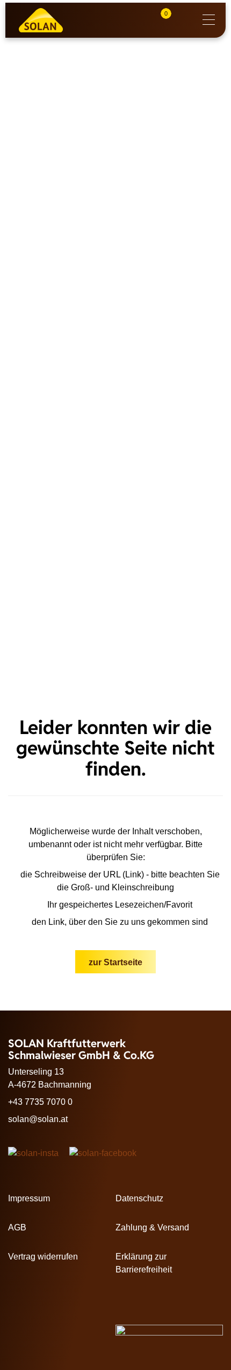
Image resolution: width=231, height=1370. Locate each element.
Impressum (29, 1198)
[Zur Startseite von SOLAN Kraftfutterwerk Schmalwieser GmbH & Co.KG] (48, 20)
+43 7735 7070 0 (40, 1101)
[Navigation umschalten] (209, 20)
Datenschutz (139, 1198)
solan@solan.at (38, 1119)
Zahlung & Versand (152, 1227)
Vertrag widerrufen (43, 1256)
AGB (17, 1227)
